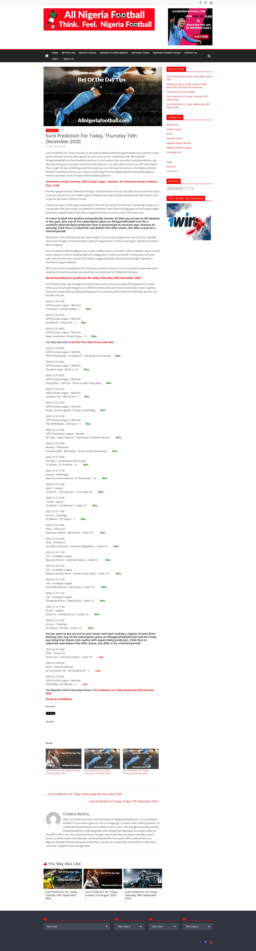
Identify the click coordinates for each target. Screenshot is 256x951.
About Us (69, 59)
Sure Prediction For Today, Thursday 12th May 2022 (136, 772)
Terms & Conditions (59, 699)
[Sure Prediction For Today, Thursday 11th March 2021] (102, 759)
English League (87, 52)
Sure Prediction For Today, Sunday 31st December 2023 (63, 772)
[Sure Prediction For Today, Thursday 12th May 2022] (141, 759)
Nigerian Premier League (167, 52)
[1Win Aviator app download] (189, 204)
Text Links (77, 926)
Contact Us (190, 52)
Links (55, 59)
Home (55, 52)
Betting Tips (68, 52)
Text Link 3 (164, 926)
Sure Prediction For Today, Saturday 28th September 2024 (141, 895)
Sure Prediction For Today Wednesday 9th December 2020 (100, 691)
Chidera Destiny (58, 146)
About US (171, 166)
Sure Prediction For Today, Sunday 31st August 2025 (101, 893)
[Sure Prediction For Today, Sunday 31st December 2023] (63, 759)
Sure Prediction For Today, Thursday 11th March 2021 (97, 772)
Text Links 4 (198, 926)
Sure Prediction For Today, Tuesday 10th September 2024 (61, 895)
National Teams (140, 52)
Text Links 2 (130, 926)
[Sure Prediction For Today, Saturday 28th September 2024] (143, 870)
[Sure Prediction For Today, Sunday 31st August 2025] (103, 870)
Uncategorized (174, 152)
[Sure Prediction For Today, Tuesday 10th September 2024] (63, 870)
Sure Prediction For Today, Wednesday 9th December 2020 (83, 794)
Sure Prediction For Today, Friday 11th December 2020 (125, 801)
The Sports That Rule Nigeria (181, 91)
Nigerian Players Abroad (114, 52)
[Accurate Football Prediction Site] (47, 56)
